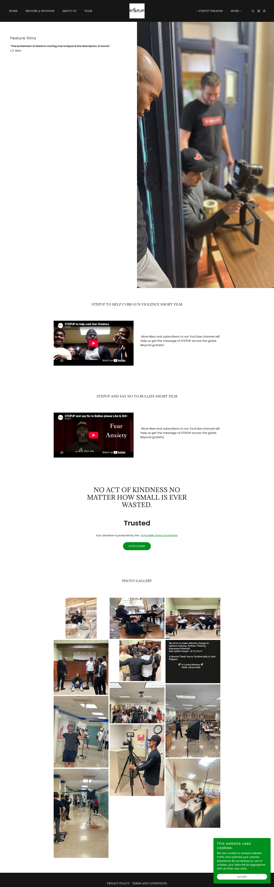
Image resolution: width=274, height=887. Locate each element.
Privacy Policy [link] (118, 883)
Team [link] (88, 11)
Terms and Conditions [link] (149, 883)
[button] (235, 11)
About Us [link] (69, 11)
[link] (137, 10)
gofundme (137, 546)
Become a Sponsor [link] (40, 11)
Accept (242, 876)
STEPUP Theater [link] (211, 11)
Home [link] (13, 11)
